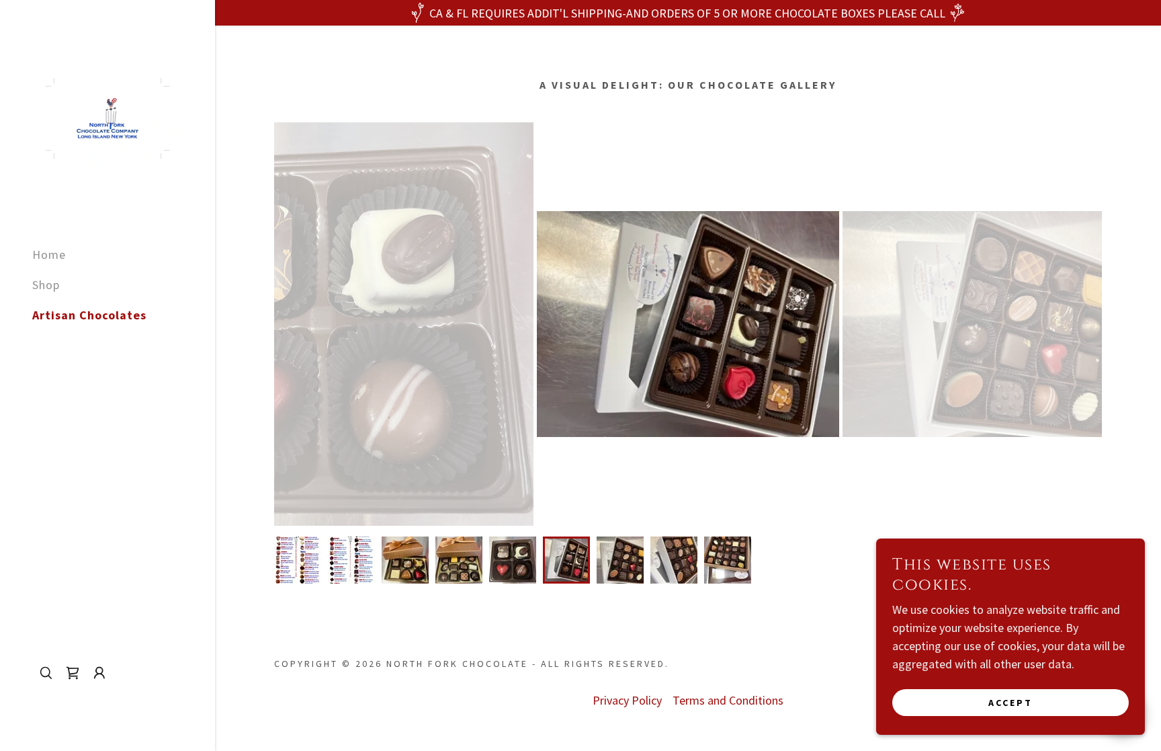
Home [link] (49, 254)
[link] (107, 116)
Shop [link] (46, 284)
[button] (99, 673)
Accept (1010, 703)
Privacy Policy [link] (627, 700)
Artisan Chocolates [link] (89, 315)
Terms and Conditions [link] (728, 700)
